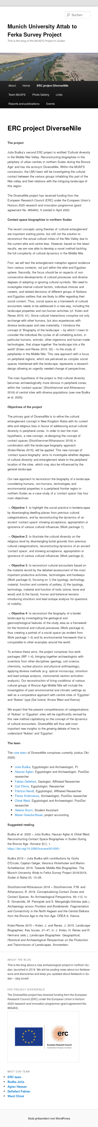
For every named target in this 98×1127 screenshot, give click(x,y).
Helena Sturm (24, 810)
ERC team (14, 1077)
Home (26, 85)
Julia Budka (22, 767)
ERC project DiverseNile (52, 85)
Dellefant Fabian (19, 1091)
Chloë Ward (22, 800)
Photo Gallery (40, 94)
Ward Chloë (16, 1096)
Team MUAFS (17, 94)
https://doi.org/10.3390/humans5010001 (34, 848)
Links (59, 94)
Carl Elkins (22, 786)
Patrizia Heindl (24, 791)
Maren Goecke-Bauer (29, 815)
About (12, 85)
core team (20, 752)
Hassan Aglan (24, 771)
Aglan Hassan (17, 1086)
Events (50, 103)
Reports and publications (23, 103)
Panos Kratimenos (27, 796)
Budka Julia (16, 1081)
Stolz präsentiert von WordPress (49, 1118)
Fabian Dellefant (25, 781)
